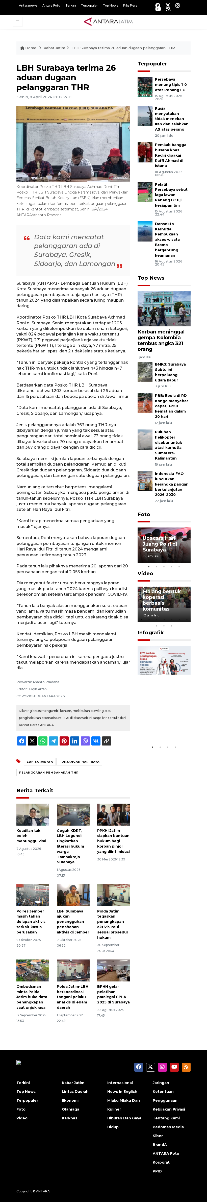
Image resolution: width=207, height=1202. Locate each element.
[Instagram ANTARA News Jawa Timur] (177, 5)
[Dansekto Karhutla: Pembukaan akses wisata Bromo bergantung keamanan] (145, 231)
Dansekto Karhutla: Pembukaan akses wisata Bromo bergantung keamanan (167, 240)
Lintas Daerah (75, 1091)
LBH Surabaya (40, 761)
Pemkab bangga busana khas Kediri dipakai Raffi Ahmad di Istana (170, 155)
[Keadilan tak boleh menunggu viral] (32, 814)
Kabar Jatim (54, 48)
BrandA (160, 1144)
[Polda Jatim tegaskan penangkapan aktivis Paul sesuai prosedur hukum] (113, 894)
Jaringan (161, 1082)
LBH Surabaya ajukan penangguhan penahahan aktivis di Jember (73, 921)
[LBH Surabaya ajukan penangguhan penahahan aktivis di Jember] (73, 894)
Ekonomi (70, 1100)
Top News (110, 5)
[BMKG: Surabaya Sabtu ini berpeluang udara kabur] (145, 371)
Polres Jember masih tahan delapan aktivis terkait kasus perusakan (30, 921)
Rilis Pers (130, 5)
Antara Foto (51, 5)
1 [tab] (148, 566)
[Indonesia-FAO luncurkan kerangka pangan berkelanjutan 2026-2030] (145, 481)
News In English (122, 1091)
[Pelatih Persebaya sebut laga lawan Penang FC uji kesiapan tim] (145, 191)
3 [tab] (164, 566)
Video (145, 573)
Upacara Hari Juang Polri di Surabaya (160, 544)
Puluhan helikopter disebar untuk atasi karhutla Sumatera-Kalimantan (168, 445)
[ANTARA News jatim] (108, 21)
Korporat (161, 1162)
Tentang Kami (166, 1118)
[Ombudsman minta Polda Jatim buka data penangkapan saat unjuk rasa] (32, 970)
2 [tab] (156, 566)
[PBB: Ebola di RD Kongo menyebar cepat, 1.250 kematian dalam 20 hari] (145, 402)
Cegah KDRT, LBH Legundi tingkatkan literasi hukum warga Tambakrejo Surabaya (70, 846)
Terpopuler (89, 5)
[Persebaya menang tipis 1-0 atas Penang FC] (145, 86)
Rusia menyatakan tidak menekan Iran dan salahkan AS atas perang (172, 119)
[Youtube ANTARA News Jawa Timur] (158, 9)
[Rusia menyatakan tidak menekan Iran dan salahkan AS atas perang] (145, 115)
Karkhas (69, 1118)
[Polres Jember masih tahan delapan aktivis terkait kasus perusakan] (32, 894)
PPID (157, 1171)
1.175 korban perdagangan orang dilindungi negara (163, 721)
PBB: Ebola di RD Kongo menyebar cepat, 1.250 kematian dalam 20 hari (171, 406)
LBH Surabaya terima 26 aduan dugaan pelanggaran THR (123, 48)
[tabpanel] (164, 545)
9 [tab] (164, 625)
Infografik (151, 633)
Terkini (70, 5)
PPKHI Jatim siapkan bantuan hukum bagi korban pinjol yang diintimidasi (113, 841)
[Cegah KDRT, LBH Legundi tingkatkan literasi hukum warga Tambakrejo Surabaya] (73, 814)
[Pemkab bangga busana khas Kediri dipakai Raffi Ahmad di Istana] (145, 152)
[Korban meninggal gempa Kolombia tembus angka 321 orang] (164, 308)
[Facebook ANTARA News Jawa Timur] (157, 5)
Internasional (120, 1082)
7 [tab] (186, 619)
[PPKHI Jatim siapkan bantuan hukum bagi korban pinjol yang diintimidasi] (113, 814)
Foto (144, 514)
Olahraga (70, 1109)
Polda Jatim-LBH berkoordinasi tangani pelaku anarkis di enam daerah (72, 997)
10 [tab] (171, 625)
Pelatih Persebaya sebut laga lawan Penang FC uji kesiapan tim (171, 195)
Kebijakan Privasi (169, 1109)
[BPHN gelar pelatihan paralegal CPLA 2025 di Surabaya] (113, 970)
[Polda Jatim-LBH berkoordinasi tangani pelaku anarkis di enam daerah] (73, 970)
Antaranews (28, 5)
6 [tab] (179, 619)
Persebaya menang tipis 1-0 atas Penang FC (171, 84)
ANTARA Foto (166, 1153)
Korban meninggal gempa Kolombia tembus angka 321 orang (161, 340)
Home (30, 48)
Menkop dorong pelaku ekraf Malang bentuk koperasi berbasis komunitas (163, 594)
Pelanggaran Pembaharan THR (49, 772)
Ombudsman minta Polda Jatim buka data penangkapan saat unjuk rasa (31, 997)
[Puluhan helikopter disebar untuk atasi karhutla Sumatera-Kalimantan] (145, 439)
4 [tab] (171, 566)
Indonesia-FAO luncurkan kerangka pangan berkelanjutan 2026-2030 (172, 484)
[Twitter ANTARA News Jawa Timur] (167, 5)
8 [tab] (156, 625)
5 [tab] (179, 566)
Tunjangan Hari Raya (79, 761)
